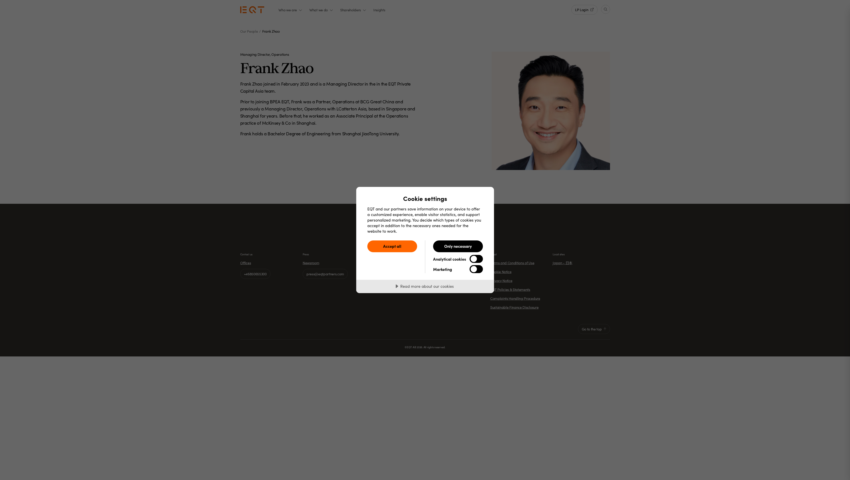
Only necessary (458, 246)
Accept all (392, 246)
